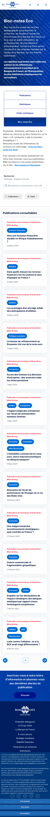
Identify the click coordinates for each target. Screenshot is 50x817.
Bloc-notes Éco (25, 122)
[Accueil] (25, 710)
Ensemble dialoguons (25, 722)
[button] (46, 5)
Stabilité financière (25, 742)
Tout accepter (25, 801)
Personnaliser (25, 813)
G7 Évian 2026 (25, 725)
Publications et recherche (25, 747)
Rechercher (9, 176)
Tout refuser (25, 807)
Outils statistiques (25, 113)
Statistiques (25, 104)
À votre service (25, 734)
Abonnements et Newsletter (27, 165)
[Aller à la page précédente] (5, 660)
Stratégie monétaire (25, 738)
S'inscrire (25, 695)
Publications (25, 95)
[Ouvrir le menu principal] (3, 4)
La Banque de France (25, 729)
